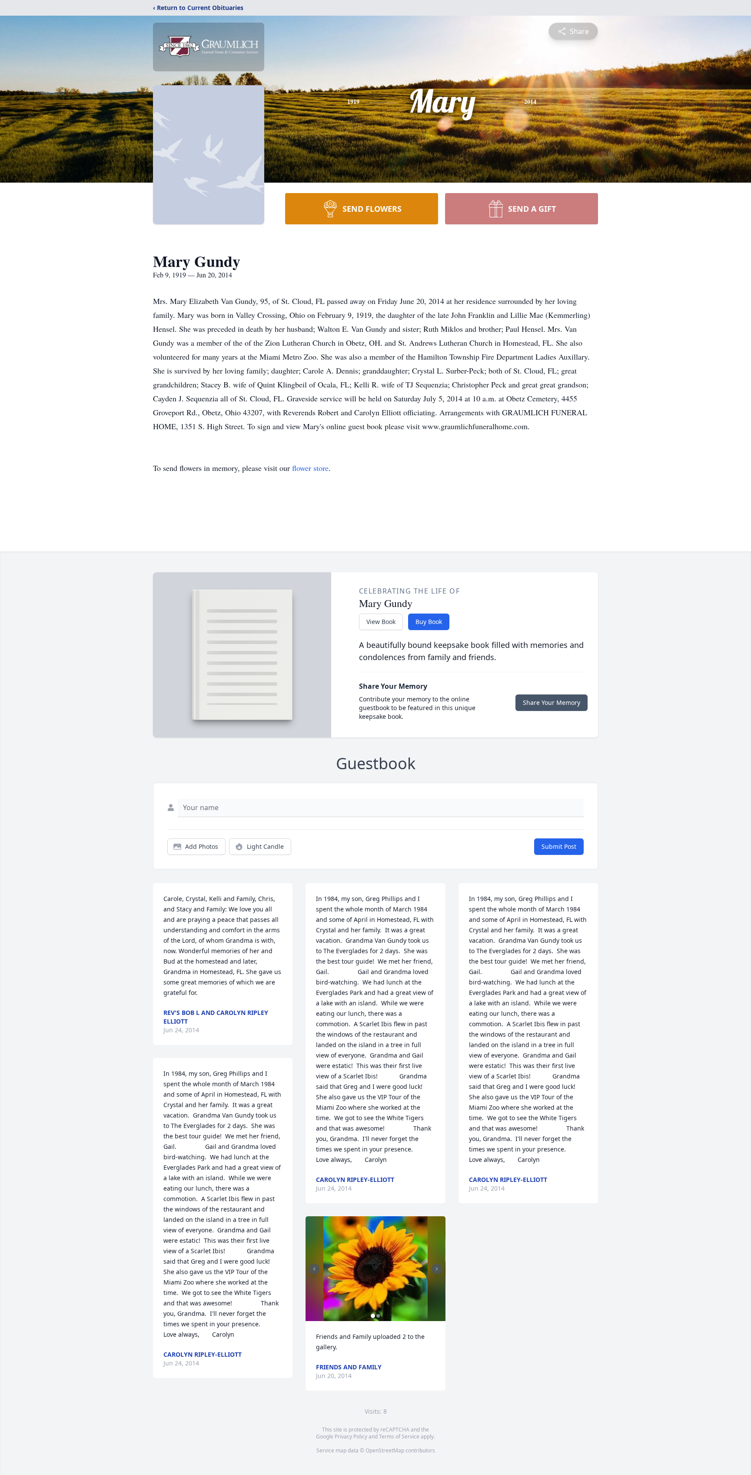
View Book (380, 621)
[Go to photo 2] (378, 1316)
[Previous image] (314, 1269)
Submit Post (559, 846)
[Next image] (437, 1269)
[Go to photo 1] (373, 1316)
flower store (310, 468)
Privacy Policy (351, 1436)
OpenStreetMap (385, 1450)
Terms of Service (399, 1436)
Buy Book (428, 621)
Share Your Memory (551, 702)
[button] (375, 1268)
